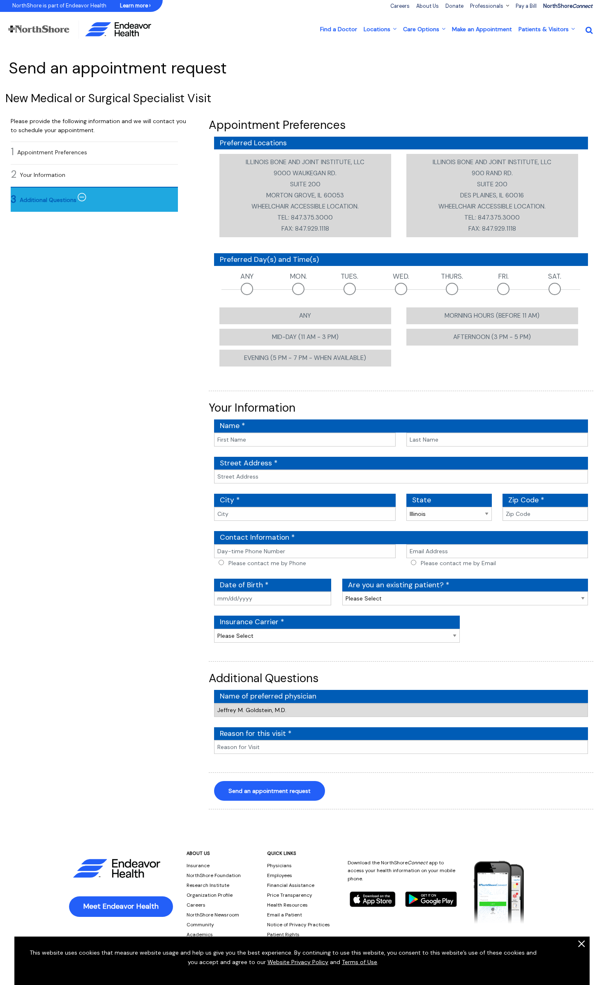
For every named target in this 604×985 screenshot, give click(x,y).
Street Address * (248, 462)
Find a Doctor (338, 29)
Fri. (503, 276)
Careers (196, 905)
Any (247, 276)
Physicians (279, 865)
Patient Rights (283, 934)
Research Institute (208, 885)
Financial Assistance (290, 885)
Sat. (554, 276)
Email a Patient (284, 915)
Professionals (486, 6)
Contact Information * (257, 537)
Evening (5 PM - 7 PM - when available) (305, 358)
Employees (279, 875)
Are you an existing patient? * (398, 584)
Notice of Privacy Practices (298, 924)
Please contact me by (267, 563)
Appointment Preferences (52, 152)
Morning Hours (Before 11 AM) (492, 316)
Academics (200, 934)
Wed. (401, 276)
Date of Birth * (244, 584)
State (421, 499)
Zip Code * (526, 499)
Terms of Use (359, 962)
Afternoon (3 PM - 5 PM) (492, 337)
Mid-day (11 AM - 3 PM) (305, 337)
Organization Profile (210, 895)
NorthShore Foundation (214, 875)
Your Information (42, 175)
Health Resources (287, 905)
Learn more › (135, 5)
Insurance (198, 865)
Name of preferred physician (268, 696)
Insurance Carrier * (252, 621)
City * (230, 499)
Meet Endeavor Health (121, 906)
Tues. (349, 276)
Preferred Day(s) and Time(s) (269, 259)
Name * (232, 425)
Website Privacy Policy (297, 962)
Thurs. (452, 276)
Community (200, 924)
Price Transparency (289, 895)
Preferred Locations (253, 142)
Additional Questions (48, 200)
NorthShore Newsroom (213, 915)
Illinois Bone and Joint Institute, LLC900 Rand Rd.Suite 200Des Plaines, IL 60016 (492, 195)
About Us (427, 6)
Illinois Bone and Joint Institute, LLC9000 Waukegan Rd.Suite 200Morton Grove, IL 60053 (305, 195)
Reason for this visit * (255, 733)
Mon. (298, 276)
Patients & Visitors (544, 29)
